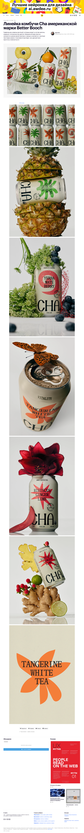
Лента (7, 15)
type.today (50, 829)
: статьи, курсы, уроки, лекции (43, 814)
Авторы (17, 15)
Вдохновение (24, 731)
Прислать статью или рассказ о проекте (70, 815)
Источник (21, 102)
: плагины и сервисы (41, 818)
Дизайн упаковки (31, 731)
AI (3, 15)
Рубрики (12, 15)
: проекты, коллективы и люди (43, 816)
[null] (23, 728)
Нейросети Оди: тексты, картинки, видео (71, 821)
